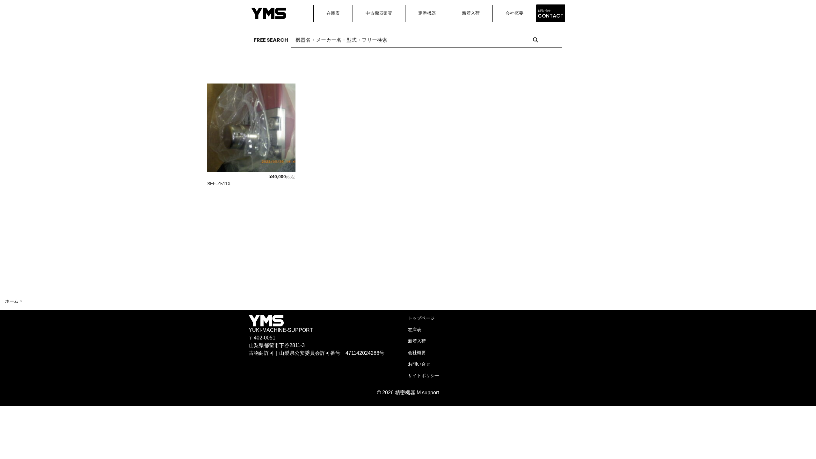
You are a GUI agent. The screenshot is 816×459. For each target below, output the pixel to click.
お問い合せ (419, 364)
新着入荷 (471, 13)
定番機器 (427, 13)
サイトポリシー (423, 375)
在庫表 (333, 13)
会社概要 (514, 13)
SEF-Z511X (218, 183)
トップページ (421, 318)
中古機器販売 (379, 13)
